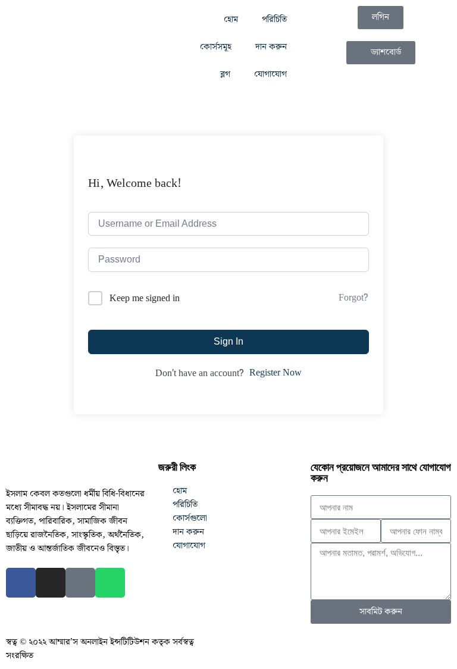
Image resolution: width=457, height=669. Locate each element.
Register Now (275, 373)
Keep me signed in (144, 298)
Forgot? (353, 298)
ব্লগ (225, 74)
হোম (231, 19)
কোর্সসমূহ (215, 47)
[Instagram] (50, 583)
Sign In (228, 341)
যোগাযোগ (270, 74)
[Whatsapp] (110, 583)
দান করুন (271, 47)
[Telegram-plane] (80, 583)
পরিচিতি (274, 19)
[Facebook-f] (21, 583)
